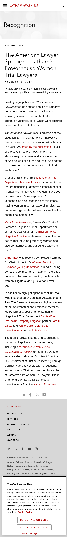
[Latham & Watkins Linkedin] (9, 449)
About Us (13, 429)
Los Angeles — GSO (45, 473)
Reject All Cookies (34, 520)
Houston (25, 469)
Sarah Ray (11, 257)
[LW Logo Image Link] (25, 5)
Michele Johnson (31, 182)
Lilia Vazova (39, 330)
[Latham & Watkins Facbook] (22, 449)
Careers (13, 440)
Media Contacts (19, 424)
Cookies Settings (29, 533)
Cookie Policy (25, 512)
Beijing (19, 462)
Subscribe (14, 406)
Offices (12, 419)
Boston (28, 462)
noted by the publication (36, 146)
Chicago (47, 462)
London (35, 469)
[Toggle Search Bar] (62, 5)
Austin (10, 462)
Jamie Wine (48, 316)
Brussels (38, 462)
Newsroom (15, 414)
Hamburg (43, 466)
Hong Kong (13, 469)
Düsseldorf (20, 466)
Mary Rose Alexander (18, 222)
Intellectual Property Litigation (23, 321)
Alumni (12, 435)
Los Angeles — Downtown (20, 473)
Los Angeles (47, 469)
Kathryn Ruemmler (45, 384)
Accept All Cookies (34, 527)
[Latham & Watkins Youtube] (29, 449)
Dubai (10, 466)
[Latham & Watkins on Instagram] (36, 449)
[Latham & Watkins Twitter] (15, 449)
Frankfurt (32, 466)
